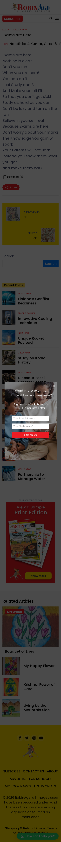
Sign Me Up (30, 434)
